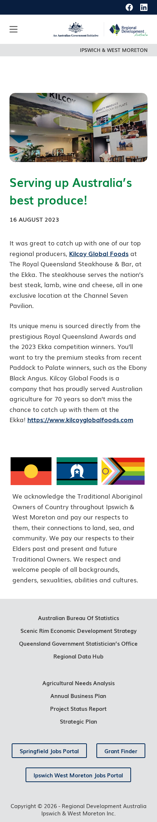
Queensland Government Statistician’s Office (78, 643)
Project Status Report (78, 708)
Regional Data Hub (78, 656)
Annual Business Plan (78, 695)
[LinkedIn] (144, 7)
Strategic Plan (78, 721)
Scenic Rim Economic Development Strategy (78, 630)
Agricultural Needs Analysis (78, 683)
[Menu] (13, 29)
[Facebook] (129, 7)
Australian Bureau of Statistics (78, 617)
